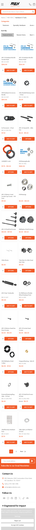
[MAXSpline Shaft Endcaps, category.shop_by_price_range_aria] (27, 219)
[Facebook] (12, 498)
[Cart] (34, 4)
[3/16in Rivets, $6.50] (9, 250)
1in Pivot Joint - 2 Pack (8, 128)
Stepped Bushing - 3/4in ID (26, 361)
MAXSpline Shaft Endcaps (26, 229)
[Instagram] (8, 498)
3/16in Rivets (5, 260)
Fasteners (6, 25)
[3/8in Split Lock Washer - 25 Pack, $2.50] (27, 420)
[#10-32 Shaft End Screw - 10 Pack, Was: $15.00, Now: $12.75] (27, 384)
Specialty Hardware (19, 25)
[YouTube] (4, 498)
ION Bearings (22, 194)
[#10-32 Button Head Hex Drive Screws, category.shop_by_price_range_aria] (9, 318)
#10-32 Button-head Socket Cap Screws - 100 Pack (9, 196)
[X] (20, 498)
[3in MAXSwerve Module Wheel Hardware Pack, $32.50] (27, 283)
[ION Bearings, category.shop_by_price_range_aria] (27, 184)
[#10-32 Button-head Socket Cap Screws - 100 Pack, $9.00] (9, 184)
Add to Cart (11, 70)
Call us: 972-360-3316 (11, 484)
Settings (17, 516)
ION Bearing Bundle (24, 161)
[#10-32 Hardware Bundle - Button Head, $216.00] (27, 48)
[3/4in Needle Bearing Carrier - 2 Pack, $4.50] (27, 83)
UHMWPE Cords (6, 161)
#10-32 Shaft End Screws (9, 229)
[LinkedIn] (16, 498)
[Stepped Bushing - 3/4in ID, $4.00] (27, 351)
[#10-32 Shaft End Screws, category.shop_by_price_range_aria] (9, 219)
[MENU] (2, 4)
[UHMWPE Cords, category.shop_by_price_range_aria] (9, 151)
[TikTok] (23, 498)
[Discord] (27, 498)
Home (3, 17)
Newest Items (21, 35)
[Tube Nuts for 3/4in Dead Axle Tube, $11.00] (27, 250)
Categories (5, 21)
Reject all (17, 521)
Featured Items (7, 35)
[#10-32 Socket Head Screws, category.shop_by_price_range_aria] (27, 318)
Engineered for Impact (15, 505)
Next (22, 451)
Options (28, 139)
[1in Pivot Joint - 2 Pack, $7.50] (9, 118)
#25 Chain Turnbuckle (8, 293)
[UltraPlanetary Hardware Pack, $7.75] (9, 420)
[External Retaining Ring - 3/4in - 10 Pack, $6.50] (9, 384)
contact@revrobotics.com (12, 487)
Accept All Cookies (17, 525)
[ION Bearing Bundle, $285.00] (27, 151)
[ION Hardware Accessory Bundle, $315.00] (9, 83)
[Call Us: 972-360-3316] (30, 4)
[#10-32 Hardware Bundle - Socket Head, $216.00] (9, 48)
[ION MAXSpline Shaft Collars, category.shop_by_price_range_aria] (9, 351)
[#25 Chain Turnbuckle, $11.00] (9, 283)
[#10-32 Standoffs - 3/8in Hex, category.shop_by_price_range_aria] (27, 118)
